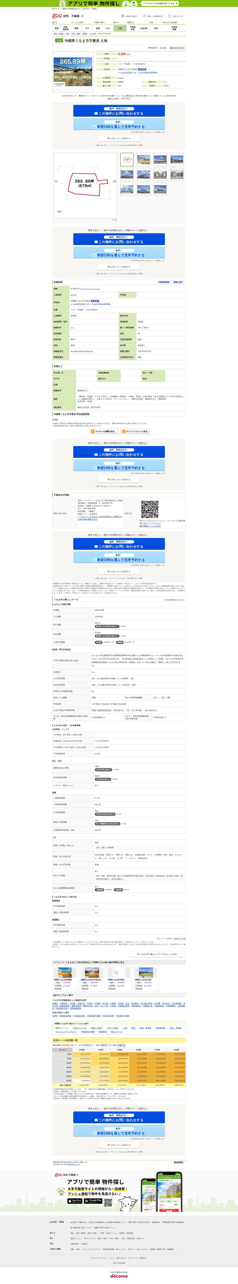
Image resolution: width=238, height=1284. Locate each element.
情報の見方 (178, 282)
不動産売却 (75, 1244)
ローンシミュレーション (91, 289)
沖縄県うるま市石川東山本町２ (92, 980)
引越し (78, 1249)
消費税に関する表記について (104, 1228)
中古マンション (80, 1028)
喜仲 (96, 1006)
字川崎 (72, 1003)
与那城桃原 (159, 1006)
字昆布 (90, 1003)
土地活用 (84, 1244)
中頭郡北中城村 (122, 1016)
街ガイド (131, 1249)
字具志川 (81, 1003)
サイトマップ (133, 1258)
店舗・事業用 (145, 1028)
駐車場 (122, 1233)
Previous (55, 181)
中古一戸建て (113, 1028)
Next (114, 181)
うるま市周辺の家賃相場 (148, 72)
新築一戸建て (97, 1028)
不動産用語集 (164, 282)
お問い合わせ (121, 1258)
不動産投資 (160, 1028)
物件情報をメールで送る (150, 526)
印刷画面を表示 (178, 48)
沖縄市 (55, 1016)
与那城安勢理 (123, 1006)
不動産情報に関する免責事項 (173, 1222)
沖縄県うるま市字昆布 (116, 980)
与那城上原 (147, 1006)
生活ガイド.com (180, 939)
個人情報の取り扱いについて (81, 1228)
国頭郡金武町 (65, 1016)
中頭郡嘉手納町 (93, 1016)
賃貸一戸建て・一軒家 (96, 1233)
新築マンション (76, 1238)
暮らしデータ (117, 1032)
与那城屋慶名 (75, 1008)
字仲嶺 (121, 1003)
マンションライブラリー (66, 1032)
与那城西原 (171, 1006)
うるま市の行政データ (128, 72)
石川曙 (157, 1003)
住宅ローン (141, 1238)
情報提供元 (156, 1222)
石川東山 (135, 1003)
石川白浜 (166, 1003)
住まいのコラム (142, 1249)
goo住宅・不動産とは (79, 1222)
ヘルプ (111, 1258)
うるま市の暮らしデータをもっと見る (158, 954)
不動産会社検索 (88, 1032)
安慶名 (55, 1003)
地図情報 (170, 1249)
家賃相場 (103, 1032)
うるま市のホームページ (175, 600)
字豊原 (113, 1003)
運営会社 (143, 1258)
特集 (72, 1249)
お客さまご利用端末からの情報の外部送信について (108, 1222)
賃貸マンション (112, 1233)
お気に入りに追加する (120, 138)
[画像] (160, 159)
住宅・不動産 (175, 1028)
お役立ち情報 (55, 1249)
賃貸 (133, 1028)
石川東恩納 (176, 1003)
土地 (125, 1028)
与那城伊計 (136, 1006)
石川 (127, 1003)
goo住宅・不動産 (57, 1222)
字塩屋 (97, 1003)
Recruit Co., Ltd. (74, 1164)
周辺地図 (142, 69)
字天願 (105, 1003)
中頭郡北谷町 (108, 1016)
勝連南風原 (65, 1006)
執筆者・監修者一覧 (157, 1249)
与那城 (113, 1006)
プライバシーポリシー (98, 1258)
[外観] (143, 159)
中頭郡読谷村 (79, 1016)
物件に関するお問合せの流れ (139, 1222)
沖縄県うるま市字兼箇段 (63, 980)
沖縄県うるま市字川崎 (143, 980)
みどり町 (104, 1006)
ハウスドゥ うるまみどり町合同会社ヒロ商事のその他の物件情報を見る (89, 962)
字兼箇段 (64, 1003)
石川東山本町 (146, 1003)
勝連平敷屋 (76, 1006)
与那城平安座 (62, 1008)
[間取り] (85, 183)
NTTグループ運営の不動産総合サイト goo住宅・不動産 (74, 9)
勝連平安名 (88, 1006)
